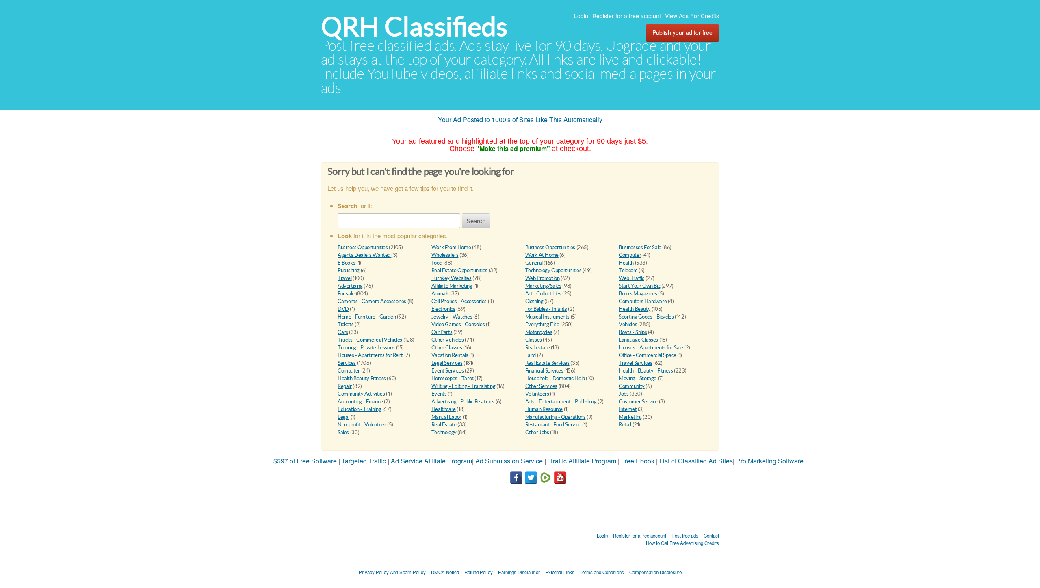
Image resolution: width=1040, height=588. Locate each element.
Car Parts (442, 332)
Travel (345, 278)
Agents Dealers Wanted (364, 255)
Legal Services (447, 363)
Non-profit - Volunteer (362, 425)
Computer (630, 255)
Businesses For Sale (640, 247)
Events (439, 394)
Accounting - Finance (360, 401)
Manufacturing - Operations (555, 417)
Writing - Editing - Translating (463, 386)
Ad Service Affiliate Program (431, 460)
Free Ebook (637, 460)
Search (475, 221)
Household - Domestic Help (555, 378)
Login (581, 16)
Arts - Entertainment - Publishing (561, 401)
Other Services (541, 386)
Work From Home (451, 247)
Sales (343, 432)
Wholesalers (445, 255)
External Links (559, 572)
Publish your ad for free (682, 32)
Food (436, 263)
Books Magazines (638, 294)
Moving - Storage (637, 378)
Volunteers (537, 394)
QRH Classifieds (414, 26)
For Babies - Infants (546, 309)
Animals (440, 294)
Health (626, 263)
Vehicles (628, 324)
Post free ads (685, 535)
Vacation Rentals (449, 355)
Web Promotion (542, 278)
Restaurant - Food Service (553, 425)
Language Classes (638, 340)
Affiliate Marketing (451, 286)
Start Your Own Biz (639, 286)
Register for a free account (626, 16)
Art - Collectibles (543, 294)
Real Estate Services (547, 363)
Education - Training (359, 409)
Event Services (447, 371)
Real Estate (444, 425)
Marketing (630, 417)
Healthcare (443, 409)
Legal (343, 417)
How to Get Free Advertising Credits (682, 543)
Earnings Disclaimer (519, 572)
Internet (628, 409)
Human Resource (544, 409)
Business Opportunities (363, 247)
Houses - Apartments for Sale (651, 348)
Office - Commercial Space (647, 355)
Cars (343, 332)
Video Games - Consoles (458, 324)
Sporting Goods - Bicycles (646, 317)
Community (632, 386)
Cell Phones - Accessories (459, 301)
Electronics (443, 309)
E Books (346, 263)
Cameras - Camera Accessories (372, 301)
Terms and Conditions (602, 572)
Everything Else (542, 324)
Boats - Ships (633, 332)
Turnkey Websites (451, 278)
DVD (343, 309)
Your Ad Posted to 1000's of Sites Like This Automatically (520, 119)
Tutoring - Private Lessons (366, 348)
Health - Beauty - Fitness (646, 371)
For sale (346, 294)
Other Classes (446, 348)
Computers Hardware (643, 301)
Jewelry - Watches (451, 317)
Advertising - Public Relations (462, 401)
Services (347, 363)
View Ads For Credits (692, 16)
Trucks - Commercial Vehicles (370, 340)
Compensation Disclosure (655, 572)
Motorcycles (538, 332)
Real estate (537, 348)
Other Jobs (537, 432)
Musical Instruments (547, 317)
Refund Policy (478, 572)
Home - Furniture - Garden (367, 317)
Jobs (623, 394)
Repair (345, 386)
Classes (533, 340)
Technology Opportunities (553, 270)
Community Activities (361, 394)
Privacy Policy (374, 572)
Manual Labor (446, 417)
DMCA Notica (445, 572)
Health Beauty (634, 309)
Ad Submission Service (509, 460)
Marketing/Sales (543, 286)
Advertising (350, 286)
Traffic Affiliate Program (582, 460)
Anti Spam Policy (408, 572)
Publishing (349, 270)
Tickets (345, 324)
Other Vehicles (447, 340)
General (534, 263)
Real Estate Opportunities (459, 270)
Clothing (534, 301)
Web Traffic (631, 278)
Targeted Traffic (364, 460)
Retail (625, 425)
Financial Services (544, 371)
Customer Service (638, 401)
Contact (711, 535)
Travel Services (635, 363)
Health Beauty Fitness (362, 378)
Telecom (628, 270)
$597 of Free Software (305, 460)
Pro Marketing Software (770, 460)
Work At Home (542, 255)
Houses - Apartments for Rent (370, 355)
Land (530, 355)
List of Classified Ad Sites (696, 460)
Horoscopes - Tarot (452, 378)
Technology (444, 432)
